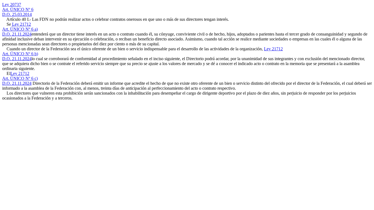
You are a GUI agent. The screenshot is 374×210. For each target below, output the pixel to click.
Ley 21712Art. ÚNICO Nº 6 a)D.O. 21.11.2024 (20, 29)
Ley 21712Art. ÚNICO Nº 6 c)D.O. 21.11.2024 (20, 78)
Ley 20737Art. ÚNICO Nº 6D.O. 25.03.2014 (17, 9)
